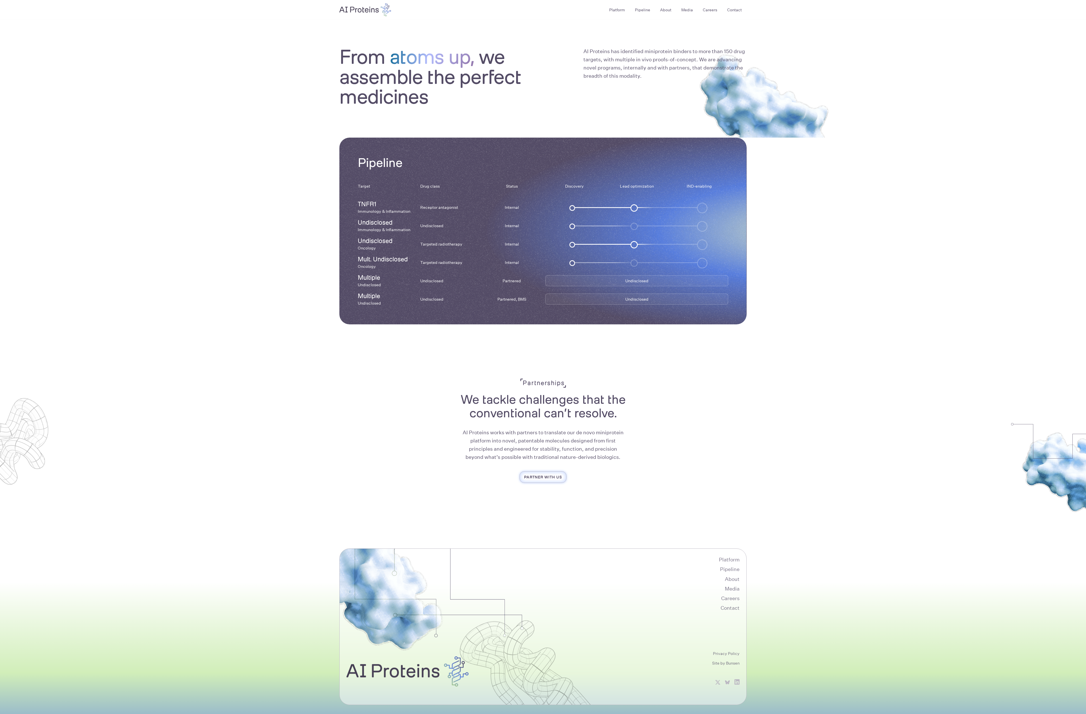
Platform (729, 559)
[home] (365, 9)
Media (732, 588)
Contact (730, 607)
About (732, 579)
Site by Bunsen (726, 663)
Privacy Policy (726, 653)
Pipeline (730, 569)
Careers (730, 598)
